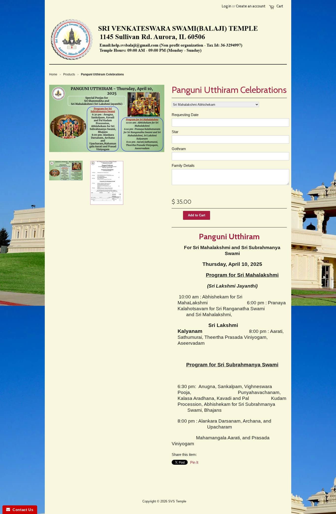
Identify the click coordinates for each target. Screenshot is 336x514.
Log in (226, 6)
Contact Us (21, 510)
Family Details (183, 165)
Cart (279, 6)
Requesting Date (185, 115)
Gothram (179, 149)
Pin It (194, 462)
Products (69, 74)
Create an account (250, 6)
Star (175, 132)
